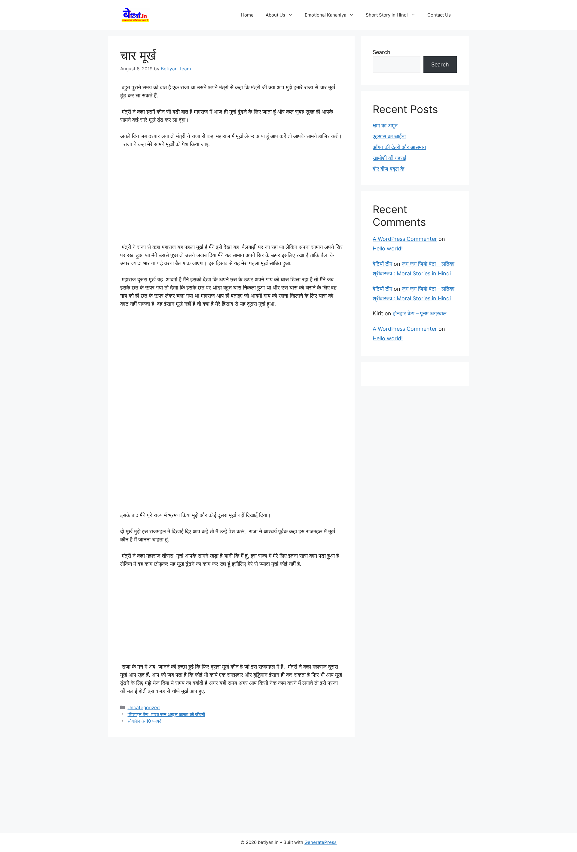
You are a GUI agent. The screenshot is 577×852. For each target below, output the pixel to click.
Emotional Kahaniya (325, 15)
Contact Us (439, 15)
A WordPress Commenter (405, 239)
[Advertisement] (231, 198)
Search (381, 52)
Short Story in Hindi (387, 15)
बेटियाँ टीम (382, 264)
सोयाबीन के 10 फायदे (144, 721)
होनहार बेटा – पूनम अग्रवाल (420, 313)
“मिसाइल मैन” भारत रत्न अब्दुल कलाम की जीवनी (166, 714)
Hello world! (388, 248)
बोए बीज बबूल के (388, 169)
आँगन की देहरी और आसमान (399, 147)
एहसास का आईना (389, 136)
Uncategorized (143, 707)
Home (247, 15)
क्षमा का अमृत (385, 125)
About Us (275, 15)
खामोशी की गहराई (389, 158)
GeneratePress (320, 842)
